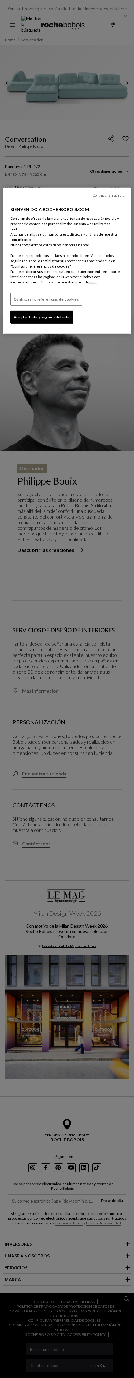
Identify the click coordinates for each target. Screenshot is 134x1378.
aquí (93, 282)
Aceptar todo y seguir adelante (42, 317)
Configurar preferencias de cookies (46, 299)
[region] (67, 261)
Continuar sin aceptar (109, 195)
